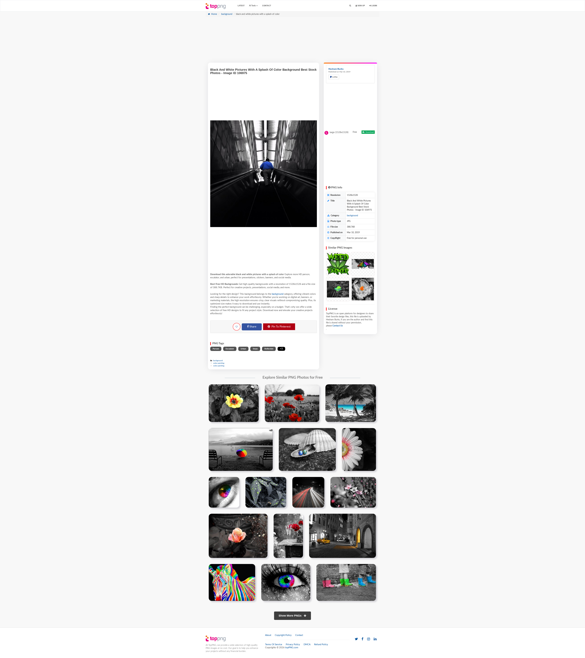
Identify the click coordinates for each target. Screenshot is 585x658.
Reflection (268, 349)
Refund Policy (321, 644)
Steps (255, 349)
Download (369, 132)
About (268, 635)
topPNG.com (291, 647)
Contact (266, 6)
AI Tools (252, 6)
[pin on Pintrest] (254, 388)
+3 (281, 349)
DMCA (307, 644)
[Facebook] (362, 639)
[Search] (350, 6)
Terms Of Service (273, 644)
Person (216, 349)
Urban (243, 349)
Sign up (361, 6)
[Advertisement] (292, 41)
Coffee (334, 77)
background (226, 14)
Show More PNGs (290, 615)
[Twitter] (356, 639)
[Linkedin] (375, 639)
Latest (241, 6)
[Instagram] (368, 639)
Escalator (230, 349)
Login (374, 6)
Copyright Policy (283, 635)
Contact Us (337, 326)
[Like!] (236, 327)
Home (214, 14)
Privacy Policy (293, 644)
